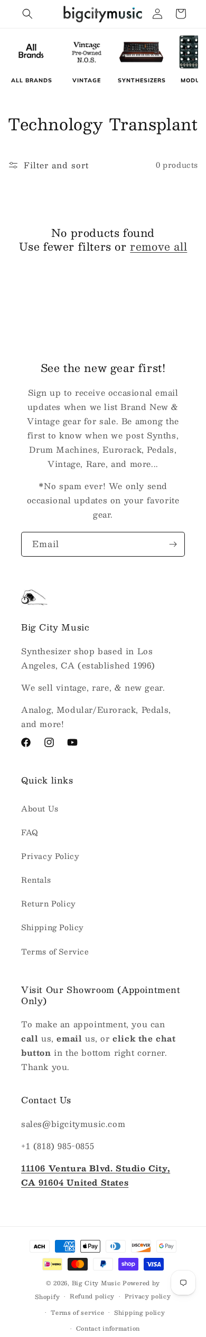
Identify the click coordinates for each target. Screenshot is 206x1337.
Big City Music (96, 1283)
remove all (158, 246)
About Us (40, 808)
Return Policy (48, 903)
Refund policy (92, 1296)
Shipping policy (139, 1312)
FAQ (30, 832)
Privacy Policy (50, 855)
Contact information (108, 1328)
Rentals (36, 879)
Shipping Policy (52, 927)
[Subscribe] (172, 544)
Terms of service (77, 1312)
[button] (27, 13)
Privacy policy (148, 1296)
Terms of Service (55, 951)
